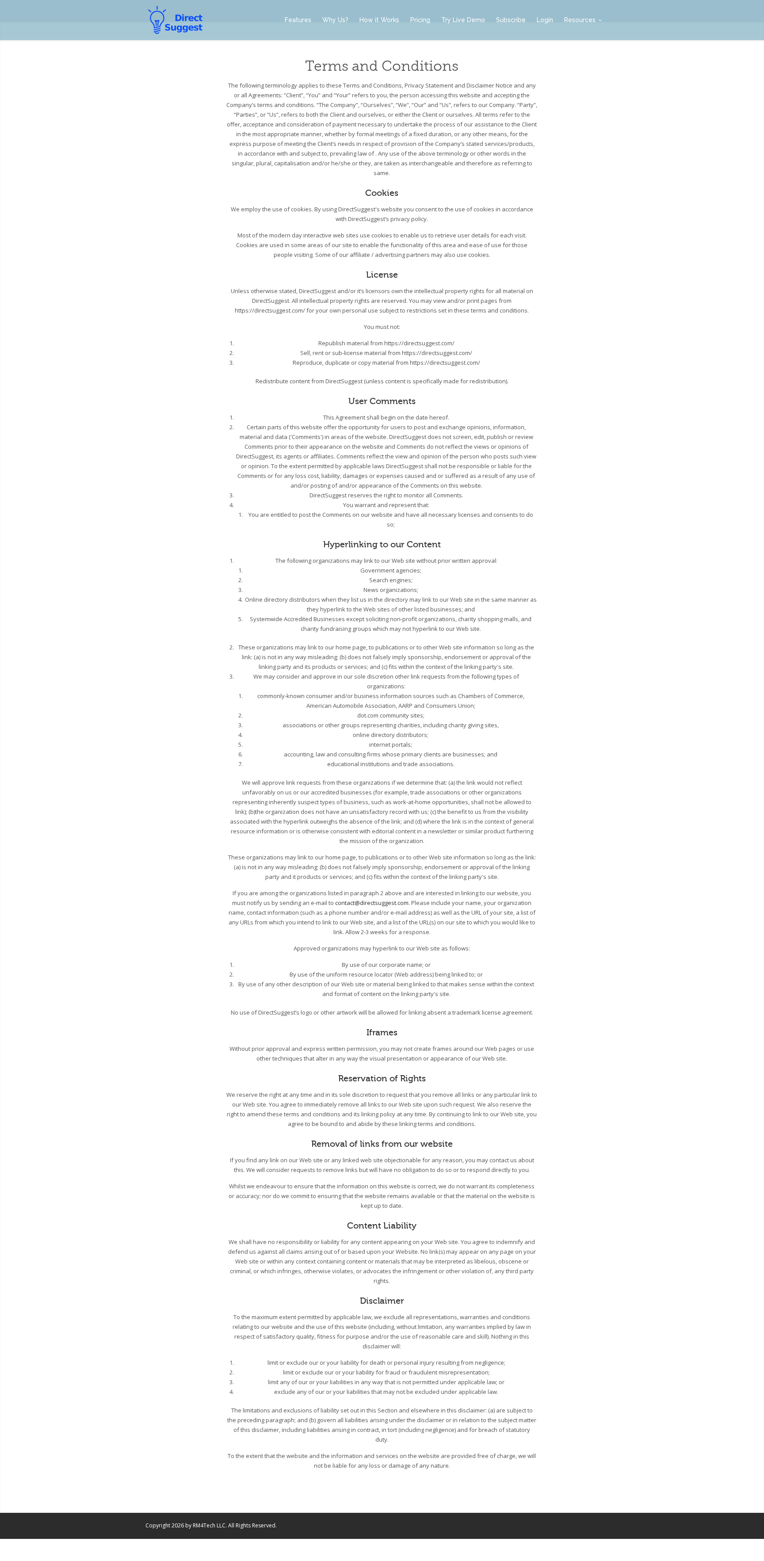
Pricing (420, 19)
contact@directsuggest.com (372, 903)
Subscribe (511, 19)
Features (298, 19)
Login (545, 19)
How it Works (379, 19)
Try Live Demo (463, 19)
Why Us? (335, 19)
